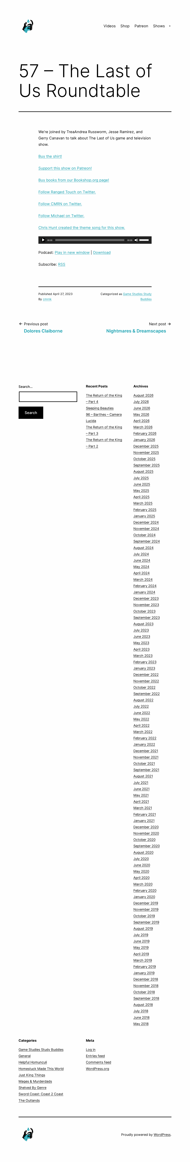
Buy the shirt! (50, 156)
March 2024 (143, 579)
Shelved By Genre (32, 1088)
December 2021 (145, 751)
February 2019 (144, 967)
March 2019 (142, 960)
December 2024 (146, 522)
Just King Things (32, 1075)
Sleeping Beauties (100, 408)
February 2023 (144, 662)
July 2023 (141, 630)
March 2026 (143, 427)
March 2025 (143, 503)
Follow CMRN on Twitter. (60, 204)
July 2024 (141, 554)
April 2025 (141, 497)
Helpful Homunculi (33, 1062)
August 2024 (143, 548)
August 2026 (143, 395)
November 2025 (146, 452)
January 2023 (144, 668)
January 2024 (144, 592)
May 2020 (141, 871)
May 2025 (141, 491)
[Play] (43, 240)
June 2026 (141, 408)
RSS (61, 264)
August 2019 (143, 928)
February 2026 (144, 433)
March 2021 (142, 808)
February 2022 (144, 738)
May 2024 (141, 567)
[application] (95, 240)
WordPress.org (97, 1069)
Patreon (141, 26)
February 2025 (144, 510)
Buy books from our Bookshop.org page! (73, 180)
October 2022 (144, 687)
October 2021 (144, 763)
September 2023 (146, 618)
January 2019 (144, 973)
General (25, 1056)
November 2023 (146, 605)
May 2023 (141, 643)
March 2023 (143, 656)
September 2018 (146, 998)
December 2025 (146, 446)
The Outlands (29, 1100)
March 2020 (143, 884)
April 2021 (141, 802)
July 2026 (141, 402)
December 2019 (145, 903)
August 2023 (143, 624)
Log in (91, 1050)
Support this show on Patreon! (65, 168)
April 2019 (141, 954)
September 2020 (146, 846)
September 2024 (146, 541)
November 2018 (145, 986)
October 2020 (144, 840)
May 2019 (141, 947)
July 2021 (140, 783)
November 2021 (145, 757)
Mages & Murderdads (35, 1081)
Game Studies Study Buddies (41, 1050)
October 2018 (144, 992)
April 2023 (141, 649)
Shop (125, 26)
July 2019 (140, 935)
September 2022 (146, 694)
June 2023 (141, 636)
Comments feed (98, 1062)
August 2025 (143, 471)
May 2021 (141, 795)
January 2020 (144, 897)
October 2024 (144, 535)
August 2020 (143, 852)
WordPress (162, 1135)
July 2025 (141, 478)
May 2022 (141, 719)
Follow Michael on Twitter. (61, 216)
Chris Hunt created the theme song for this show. (81, 227)
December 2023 (146, 598)
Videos (110, 26)
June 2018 (141, 1017)
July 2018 (140, 1011)
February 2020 (144, 890)
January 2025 (144, 516)
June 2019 (141, 941)
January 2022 (144, 744)
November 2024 (146, 529)
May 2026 (141, 414)
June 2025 (141, 484)
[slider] (144, 239)
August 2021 (143, 776)
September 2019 (146, 922)
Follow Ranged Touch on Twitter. (67, 192)
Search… (26, 387)
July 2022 (141, 706)
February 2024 (145, 586)
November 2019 (145, 909)
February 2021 (144, 814)
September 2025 (146, 465)
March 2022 (143, 732)
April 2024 (141, 573)
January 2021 (144, 821)
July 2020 (141, 859)
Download (102, 252)
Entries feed (95, 1056)
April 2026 (141, 421)
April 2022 (141, 725)
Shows (159, 26)
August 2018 (143, 1005)
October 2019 (144, 916)
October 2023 (144, 611)
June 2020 (141, 865)
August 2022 (143, 700)
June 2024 (141, 560)
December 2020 (146, 827)
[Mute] (136, 240)
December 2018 (145, 979)
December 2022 (146, 675)
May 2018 (141, 1024)
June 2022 (141, 713)
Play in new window (72, 252)
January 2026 (144, 440)
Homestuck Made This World (41, 1069)
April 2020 (141, 878)
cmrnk (47, 299)
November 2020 (146, 833)
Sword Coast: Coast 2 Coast (41, 1094)
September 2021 (146, 770)
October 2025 (144, 459)
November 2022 (146, 681)
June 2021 (141, 789)
